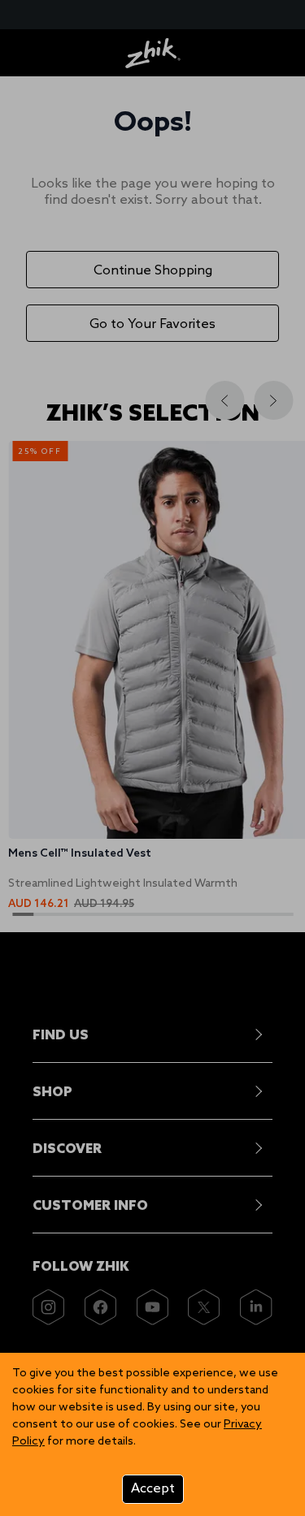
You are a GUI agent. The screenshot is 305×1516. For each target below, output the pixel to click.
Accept (153, 1489)
